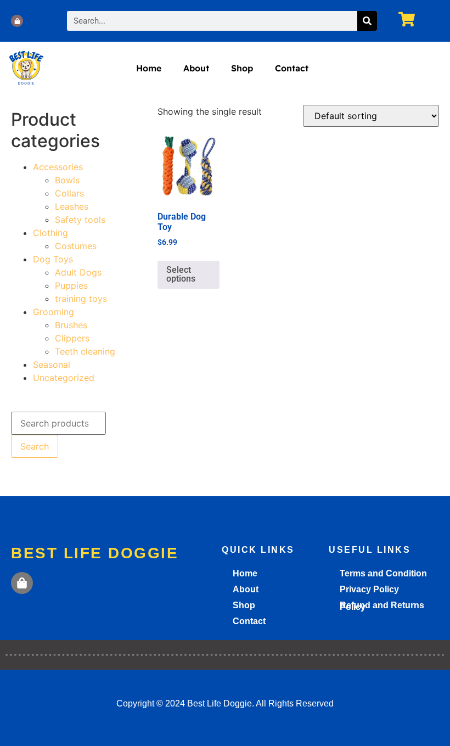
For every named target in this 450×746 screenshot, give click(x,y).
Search (34, 446)
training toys (81, 298)
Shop (242, 68)
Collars (69, 193)
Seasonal (51, 364)
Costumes (76, 245)
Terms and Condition (383, 573)
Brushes (71, 324)
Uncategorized (63, 377)
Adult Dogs (78, 272)
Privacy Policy (369, 589)
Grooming (53, 311)
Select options (180, 274)
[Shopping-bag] (17, 21)
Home (148, 68)
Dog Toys (53, 259)
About (196, 68)
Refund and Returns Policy (382, 606)
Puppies (71, 285)
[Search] (367, 21)
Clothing (50, 232)
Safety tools (80, 219)
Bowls (67, 180)
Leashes (71, 206)
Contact (291, 68)
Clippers (72, 338)
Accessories (58, 166)
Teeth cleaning (85, 351)
